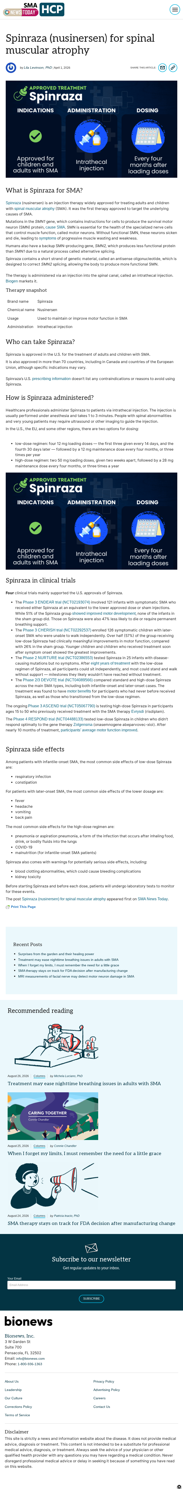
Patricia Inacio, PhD (67, 1216)
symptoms (47, 238)
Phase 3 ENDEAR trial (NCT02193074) (56, 602)
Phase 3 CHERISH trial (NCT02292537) (57, 630)
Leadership (13, 1390)
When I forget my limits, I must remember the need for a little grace (68, 965)
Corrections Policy (18, 1407)
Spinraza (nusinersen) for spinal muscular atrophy (64, 899)
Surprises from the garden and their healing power (56, 954)
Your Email (14, 1278)
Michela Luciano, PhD (68, 1076)
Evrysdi (137, 711)
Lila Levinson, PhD (38, 67)
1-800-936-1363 (30, 1364)
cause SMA (55, 227)
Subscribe (91, 1298)
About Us (12, 1381)
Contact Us (101, 1407)
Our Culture (13, 1398)
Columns (39, 1076)
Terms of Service (17, 1415)
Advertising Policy (106, 1390)
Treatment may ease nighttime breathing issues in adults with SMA (68, 960)
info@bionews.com (30, 1358)
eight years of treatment (110, 663)
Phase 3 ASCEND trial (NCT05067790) (61, 706)
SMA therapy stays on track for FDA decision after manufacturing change (73, 971)
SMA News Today (153, 899)
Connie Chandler (65, 1146)
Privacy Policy (103, 1381)
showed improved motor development (104, 613)
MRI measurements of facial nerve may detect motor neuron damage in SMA (76, 976)
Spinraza (13, 203)
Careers (99, 1398)
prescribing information (51, 379)
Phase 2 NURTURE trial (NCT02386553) (58, 658)
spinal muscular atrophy (34, 209)
